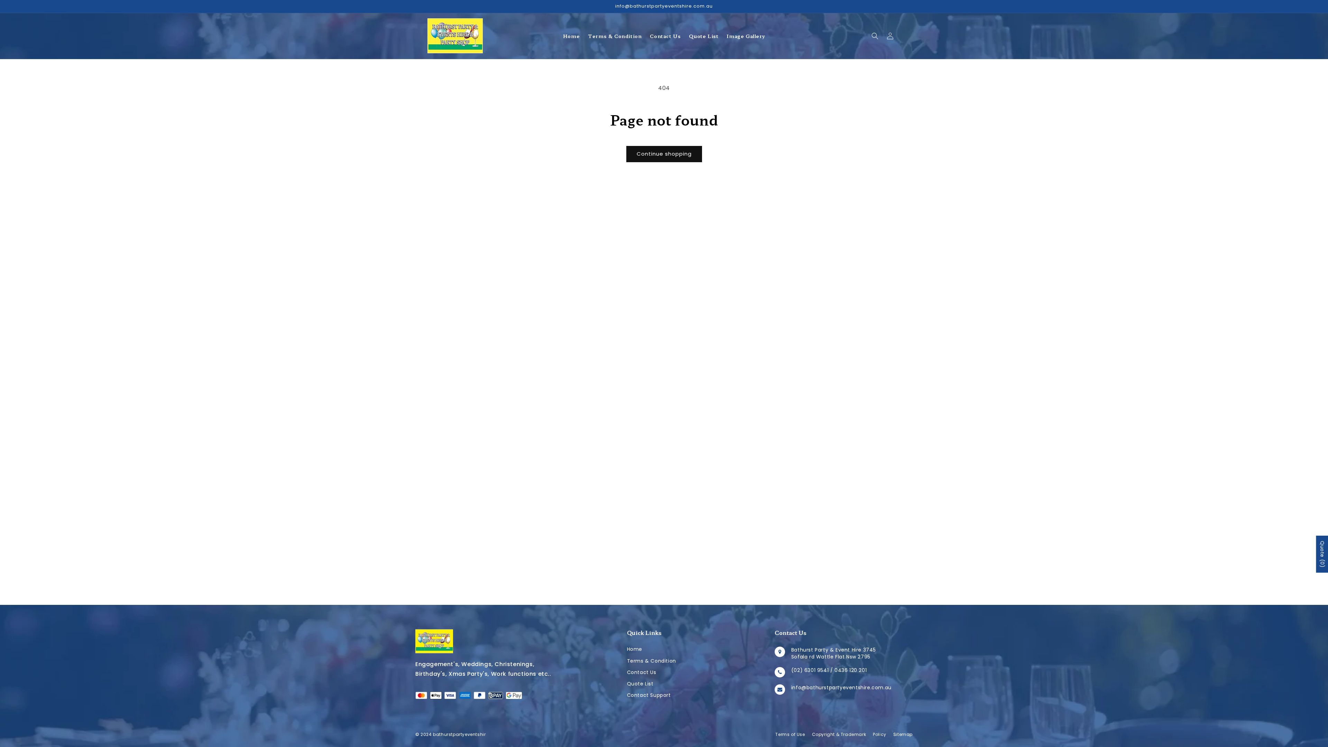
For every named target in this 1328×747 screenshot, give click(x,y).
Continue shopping (664, 153)
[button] (875, 36)
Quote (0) (1322, 554)
